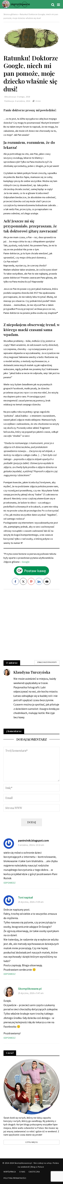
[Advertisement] (31, 623)
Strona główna (11, 14)
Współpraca (10, 1171)
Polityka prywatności (15, 1178)
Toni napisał (25, 897)
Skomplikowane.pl (30, 989)
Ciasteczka (34, 1171)
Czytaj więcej (31, 1142)
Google (26, 561)
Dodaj (31, 822)
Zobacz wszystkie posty (47, 662)
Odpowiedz (10, 882)
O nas (22, 1171)
